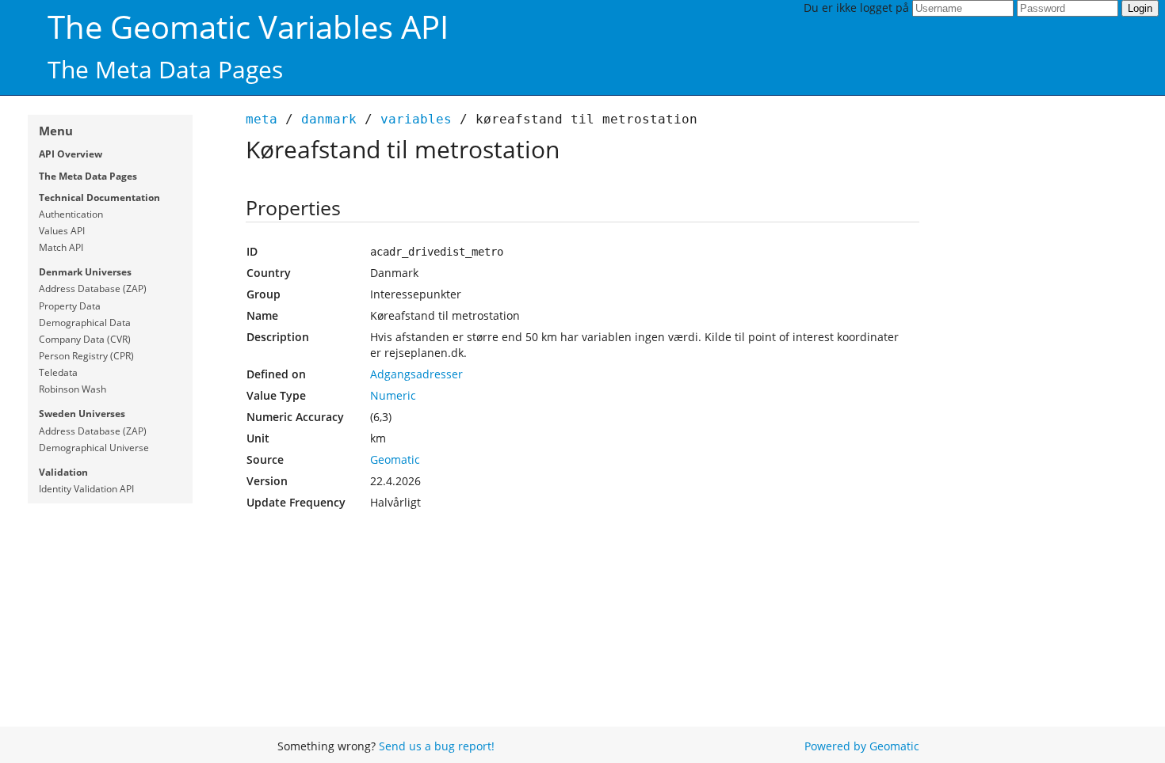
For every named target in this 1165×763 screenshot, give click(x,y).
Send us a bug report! (437, 746)
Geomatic (395, 459)
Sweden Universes (82, 413)
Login (1140, 8)
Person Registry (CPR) (86, 356)
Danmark (329, 119)
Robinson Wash (72, 389)
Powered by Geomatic (861, 746)
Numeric (393, 395)
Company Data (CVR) (85, 339)
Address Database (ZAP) (93, 288)
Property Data (70, 306)
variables (416, 119)
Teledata (58, 372)
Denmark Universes (85, 272)
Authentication (71, 214)
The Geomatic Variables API (248, 26)
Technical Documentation (99, 197)
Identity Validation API (86, 488)
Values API (62, 230)
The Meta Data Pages (88, 176)
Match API (61, 247)
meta (261, 119)
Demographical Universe (94, 447)
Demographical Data (85, 322)
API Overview (70, 154)
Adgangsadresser (416, 374)
